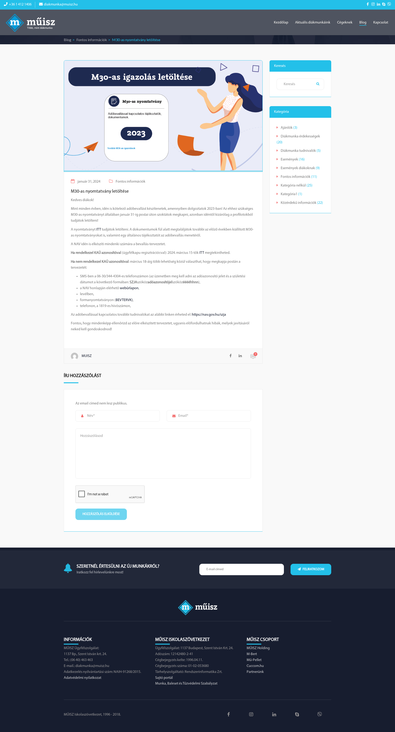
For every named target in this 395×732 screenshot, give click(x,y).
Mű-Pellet (254, 660)
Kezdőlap (281, 22)
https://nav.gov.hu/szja (209, 315)
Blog (362, 22)
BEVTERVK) (124, 300)
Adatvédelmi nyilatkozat (82, 678)
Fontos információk (91, 39)
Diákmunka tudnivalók (298, 151)
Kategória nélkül (293, 185)
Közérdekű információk (298, 203)
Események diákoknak (298, 168)
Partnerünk (255, 672)
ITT (98, 229)
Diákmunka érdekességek (300, 136)
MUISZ (87, 356)
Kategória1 (289, 194)
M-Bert (252, 654)
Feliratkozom (313, 569)
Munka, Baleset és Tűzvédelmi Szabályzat (186, 683)
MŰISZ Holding (258, 648)
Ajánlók (287, 128)
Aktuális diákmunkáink (312, 22)
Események (289, 159)
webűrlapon (129, 288)
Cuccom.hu (255, 666)
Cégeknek (344, 22)
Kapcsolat (380, 22)
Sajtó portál (164, 678)
